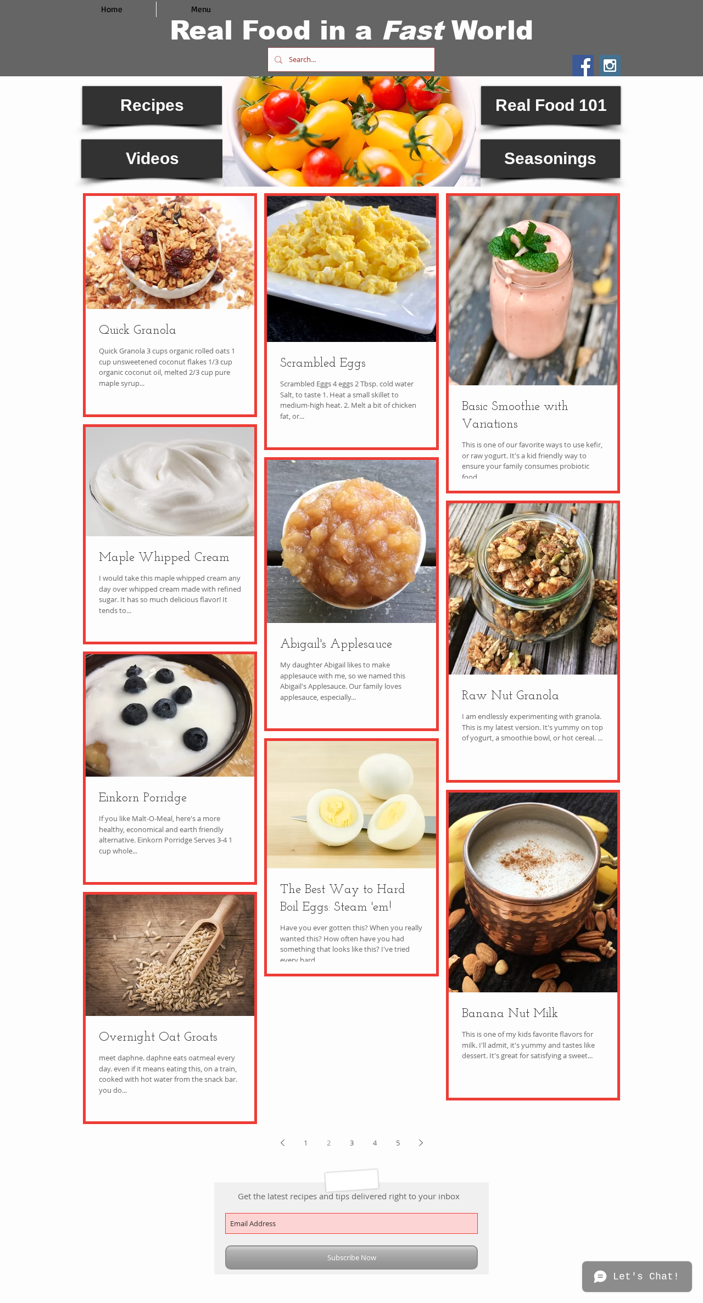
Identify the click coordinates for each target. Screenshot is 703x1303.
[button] (351, 131)
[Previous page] (282, 1143)
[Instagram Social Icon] (610, 65)
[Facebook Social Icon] (583, 65)
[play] (464, 170)
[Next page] (421, 1143)
